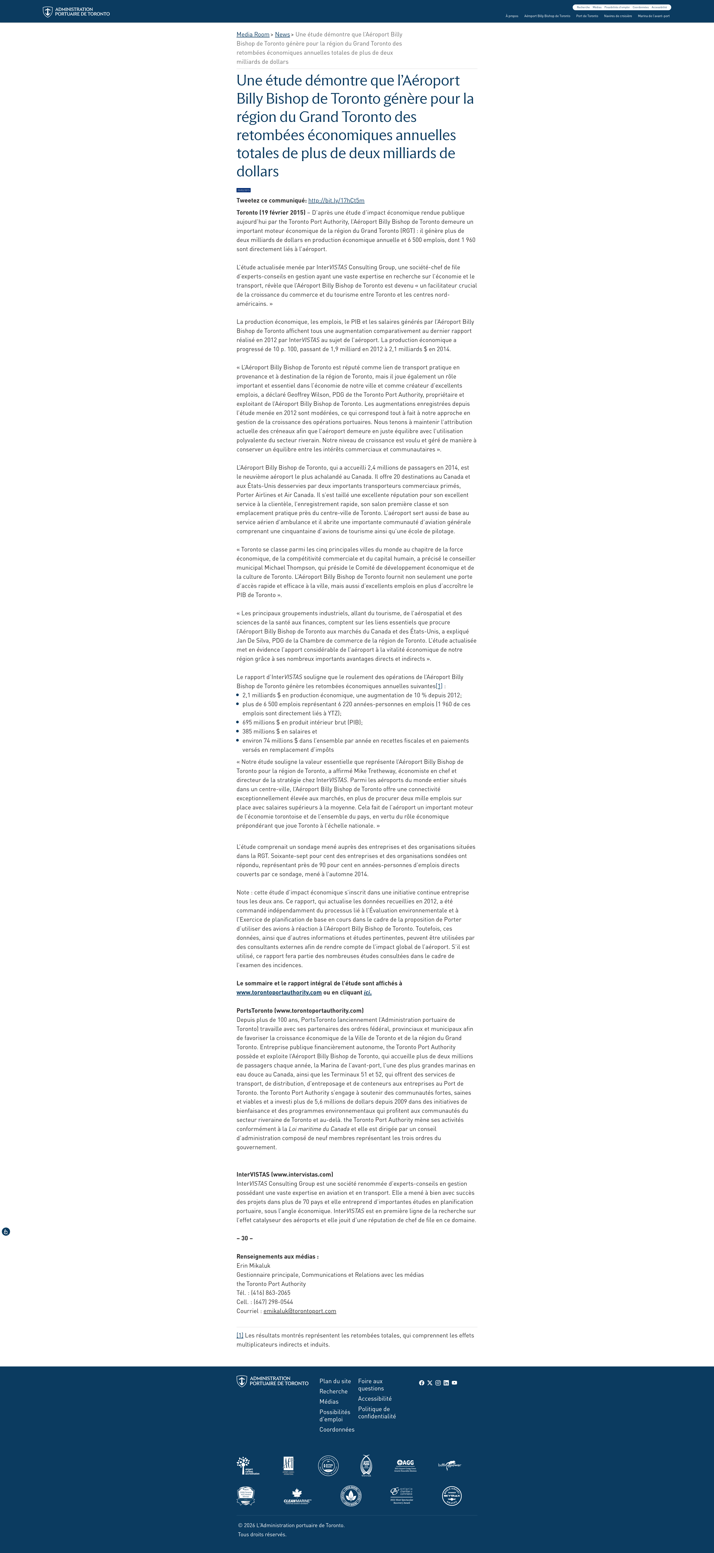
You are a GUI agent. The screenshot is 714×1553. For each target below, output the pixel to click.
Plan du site (335, 1380)
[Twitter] (430, 1382)
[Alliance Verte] (351, 1494)
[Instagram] (438, 1382)
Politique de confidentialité (377, 1411)
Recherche (583, 7)
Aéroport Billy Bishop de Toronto (547, 15)
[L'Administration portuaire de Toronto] (76, 12)
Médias (597, 7)
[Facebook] (422, 1382)
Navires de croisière (618, 15)
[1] (439, 685)
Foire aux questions (371, 1384)
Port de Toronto (587, 15)
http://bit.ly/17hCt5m (336, 200)
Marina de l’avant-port (654, 15)
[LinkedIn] (446, 1382)
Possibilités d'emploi (617, 7)
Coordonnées (641, 7)
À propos (512, 15)
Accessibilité (659, 7)
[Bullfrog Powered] (450, 1464)
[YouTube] (454, 1382)
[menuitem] (510, 16)
